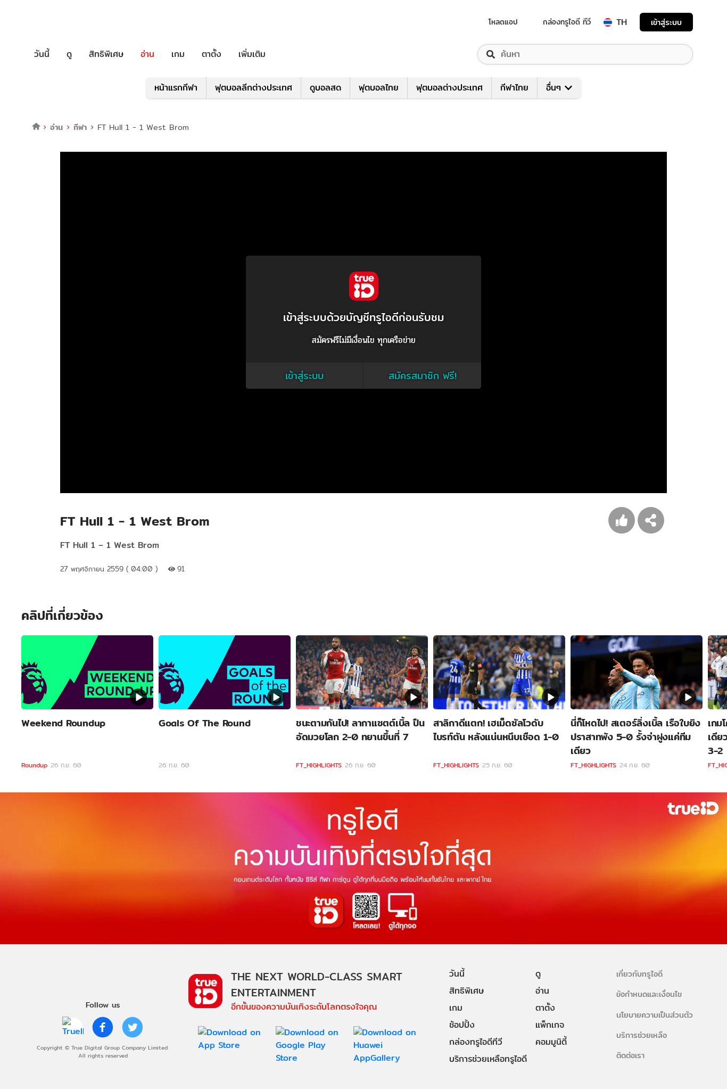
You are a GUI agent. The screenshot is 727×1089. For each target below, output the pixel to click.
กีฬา (80, 127)
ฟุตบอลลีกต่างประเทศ (253, 87)
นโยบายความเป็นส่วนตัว (654, 1015)
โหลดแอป (503, 22)
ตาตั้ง (211, 54)
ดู (69, 54)
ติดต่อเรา (630, 1055)
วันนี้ (41, 54)
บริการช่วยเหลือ (641, 1035)
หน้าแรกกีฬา (175, 87)
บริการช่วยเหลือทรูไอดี (488, 1059)
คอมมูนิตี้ (551, 1042)
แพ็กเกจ (549, 1024)
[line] (73, 1027)
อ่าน (147, 54)
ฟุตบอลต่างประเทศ (449, 87)
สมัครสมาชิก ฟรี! (423, 375)
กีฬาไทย (514, 87)
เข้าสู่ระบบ (666, 22)
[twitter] (132, 1027)
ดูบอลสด (325, 87)
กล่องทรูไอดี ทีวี (567, 22)
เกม (178, 54)
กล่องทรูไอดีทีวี (475, 1042)
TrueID (66, 22)
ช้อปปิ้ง (462, 1024)
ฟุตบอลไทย (379, 87)
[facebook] (102, 1027)
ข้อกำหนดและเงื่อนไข (649, 994)
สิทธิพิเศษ (106, 54)
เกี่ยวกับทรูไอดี (639, 974)
